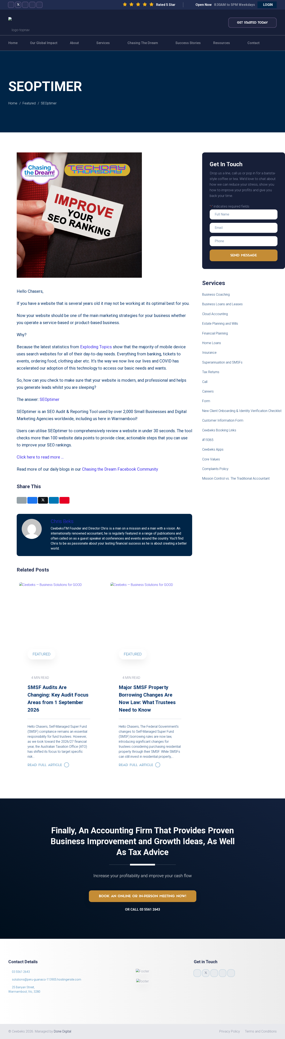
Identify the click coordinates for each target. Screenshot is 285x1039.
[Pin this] (64, 500)
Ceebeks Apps (212, 449)
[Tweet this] (43, 500)
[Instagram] (25, 5)
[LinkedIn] (39, 5)
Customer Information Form (222, 420)
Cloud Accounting (215, 314)
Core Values (211, 459)
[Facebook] (11, 5)
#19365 (207, 440)
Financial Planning (215, 333)
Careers (208, 391)
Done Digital (62, 1031)
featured (133, 654)
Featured (41, 654)
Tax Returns (210, 372)
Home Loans (211, 343)
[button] (267, 4)
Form (206, 401)
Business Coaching (216, 294)
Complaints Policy (215, 469)
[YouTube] (32, 5)
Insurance (209, 353)
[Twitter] (18, 5)
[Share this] (32, 500)
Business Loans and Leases (222, 304)
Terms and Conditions (261, 1031)
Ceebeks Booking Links (219, 430)
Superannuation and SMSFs (222, 362)
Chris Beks (62, 521)
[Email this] (22, 500)
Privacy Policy (229, 1031)
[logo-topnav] (19, 22)
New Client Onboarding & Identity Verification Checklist (241, 411)
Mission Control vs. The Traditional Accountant (236, 478)
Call (204, 382)
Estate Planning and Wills (220, 324)
